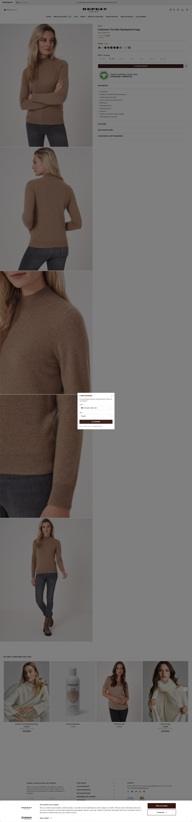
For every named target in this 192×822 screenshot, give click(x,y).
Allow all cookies (162, 806)
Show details (44, 818)
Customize (160, 812)
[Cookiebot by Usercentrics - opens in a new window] (26, 818)
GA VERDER (96, 422)
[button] (96, 408)
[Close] (111, 395)
